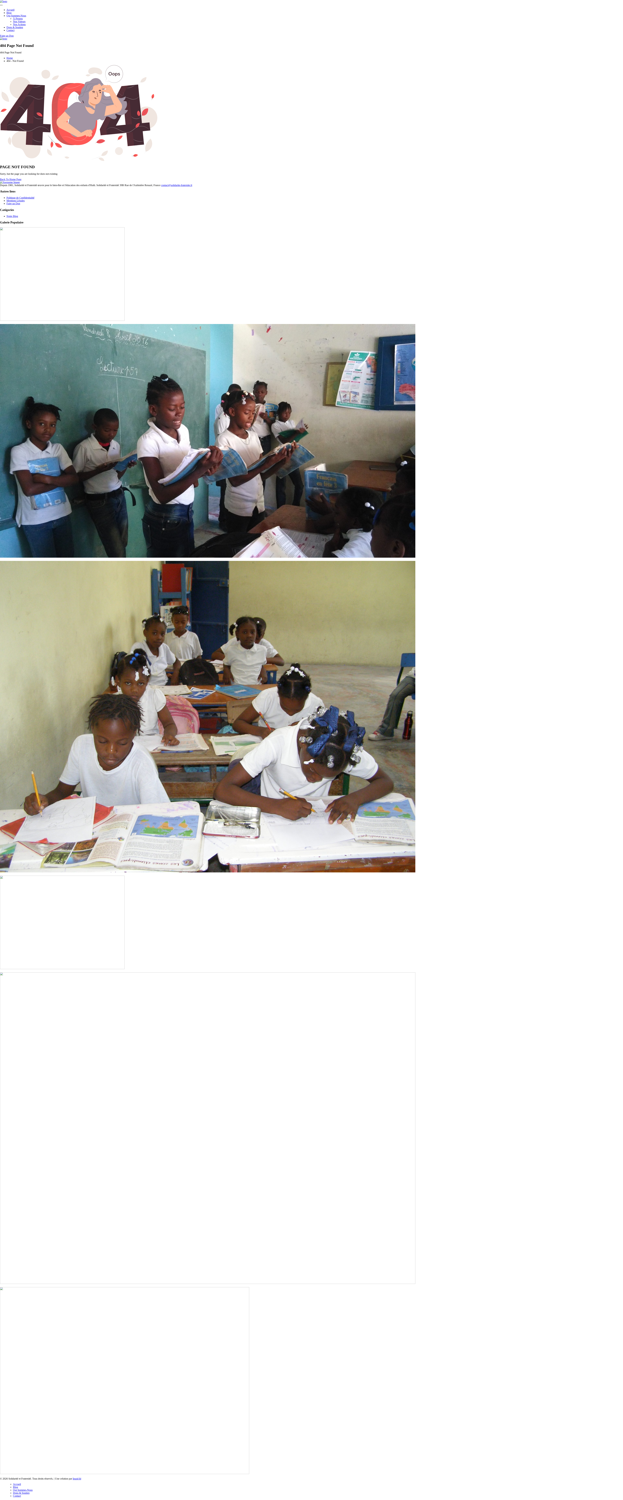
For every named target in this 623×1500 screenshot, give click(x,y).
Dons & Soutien (14, 27)
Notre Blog (12, 216)
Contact (10, 30)
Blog (9, 12)
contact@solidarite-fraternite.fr (176, 185)
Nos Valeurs (19, 21)
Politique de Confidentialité (20, 197)
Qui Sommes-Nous (16, 15)
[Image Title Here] (62, 319)
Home (9, 58)
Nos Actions (19, 24)
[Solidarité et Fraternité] (3, 1)
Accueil (10, 9)
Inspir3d (77, 1478)
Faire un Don (13, 203)
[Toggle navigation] (1, 5)
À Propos (18, 18)
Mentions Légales (15, 200)
